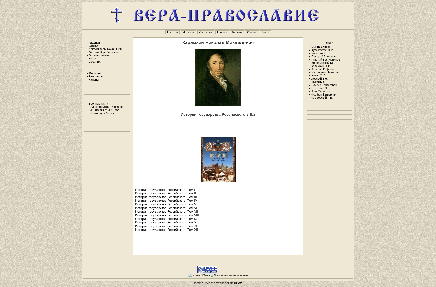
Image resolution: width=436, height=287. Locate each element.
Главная (172, 32)
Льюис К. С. (318, 81)
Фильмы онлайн (99, 55)
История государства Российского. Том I (165, 189)
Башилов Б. (318, 53)
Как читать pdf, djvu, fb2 (104, 110)
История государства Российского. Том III (166, 197)
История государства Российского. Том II (165, 193)
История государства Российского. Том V (165, 204)
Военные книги (98, 103)
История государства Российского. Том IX (166, 219)
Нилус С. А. (318, 75)
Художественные (322, 50)
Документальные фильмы (105, 49)
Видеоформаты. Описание (106, 106)
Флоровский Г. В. (322, 97)
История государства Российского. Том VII (166, 211)
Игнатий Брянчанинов (325, 59)
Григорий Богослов (323, 56)
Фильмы (237, 32)
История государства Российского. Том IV (166, 200)
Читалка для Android (102, 113)
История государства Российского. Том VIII (167, 215)
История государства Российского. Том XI (166, 226)
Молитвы (188, 32)
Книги (265, 32)
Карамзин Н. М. (321, 66)
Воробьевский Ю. (322, 62)
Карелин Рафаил (322, 69)
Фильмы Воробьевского (104, 52)
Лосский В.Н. (319, 78)
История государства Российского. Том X (165, 222)
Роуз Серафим (320, 91)
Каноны (222, 32)
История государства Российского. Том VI (166, 208)
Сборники (95, 61)
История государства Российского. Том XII (166, 229)
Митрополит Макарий (325, 72)
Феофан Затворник (323, 94)
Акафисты (205, 32)
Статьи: (252, 32)
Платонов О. (319, 88)
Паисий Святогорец (324, 85)
